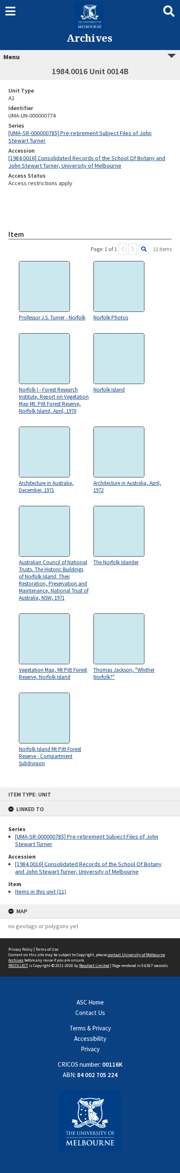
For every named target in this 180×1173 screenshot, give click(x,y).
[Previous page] (122, 249)
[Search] (144, 249)
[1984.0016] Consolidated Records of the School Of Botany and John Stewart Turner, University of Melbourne (88, 867)
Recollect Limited (94, 965)
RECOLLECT (18, 965)
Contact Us (90, 1013)
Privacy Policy (20, 949)
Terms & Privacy (90, 1028)
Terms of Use (47, 949)
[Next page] (133, 249)
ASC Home (90, 1002)
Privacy (90, 1049)
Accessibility (90, 1038)
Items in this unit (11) (40, 891)
